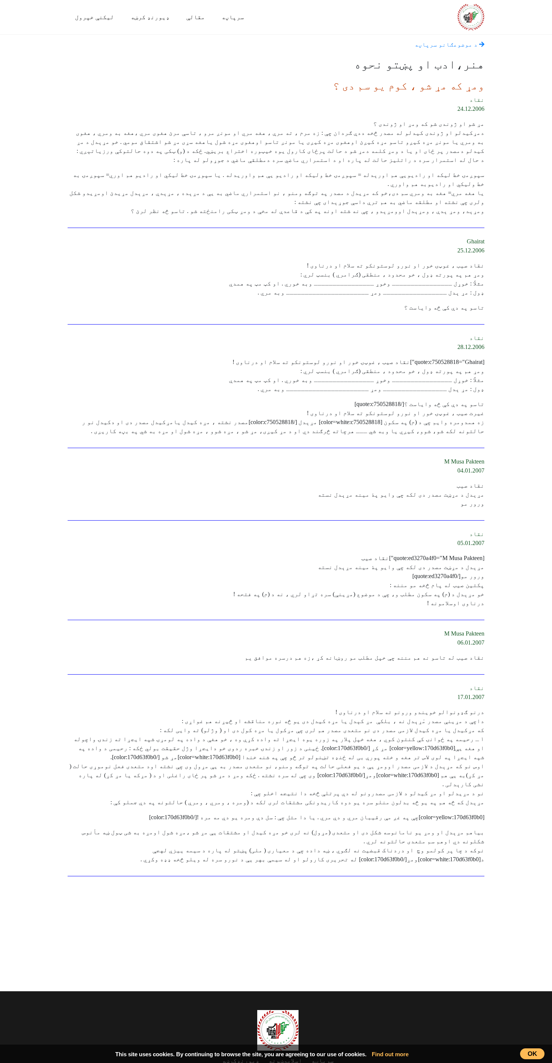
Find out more (390, 1054)
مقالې (195, 17)
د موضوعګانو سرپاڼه (447, 44)
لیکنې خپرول (94, 17)
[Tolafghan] (470, 16)
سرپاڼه (233, 17)
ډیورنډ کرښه (150, 17)
